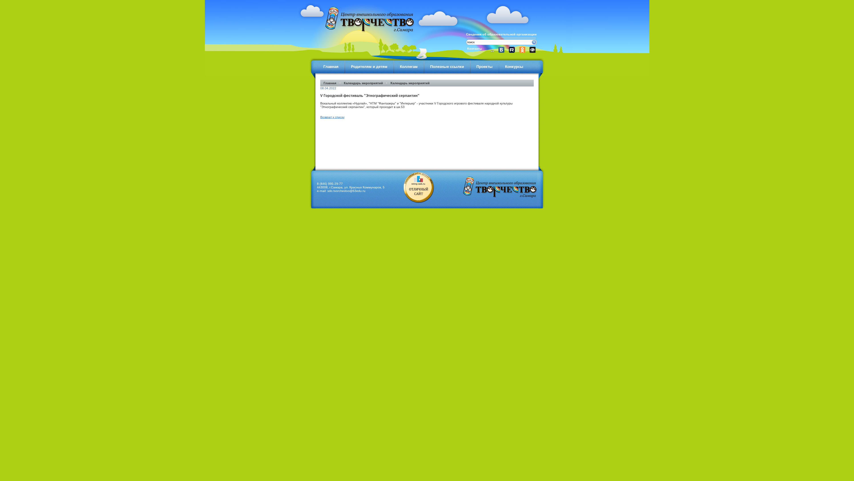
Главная (330, 67)
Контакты (474, 48)
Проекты (484, 67)
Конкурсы (514, 67)
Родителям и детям (369, 67)
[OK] (523, 50)
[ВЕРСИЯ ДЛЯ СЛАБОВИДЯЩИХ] (532, 50)
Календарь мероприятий (363, 83)
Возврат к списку (332, 117)
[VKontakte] (503, 50)
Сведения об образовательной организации (501, 34)
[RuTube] (513, 50)
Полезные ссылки (447, 67)
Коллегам (409, 67)
